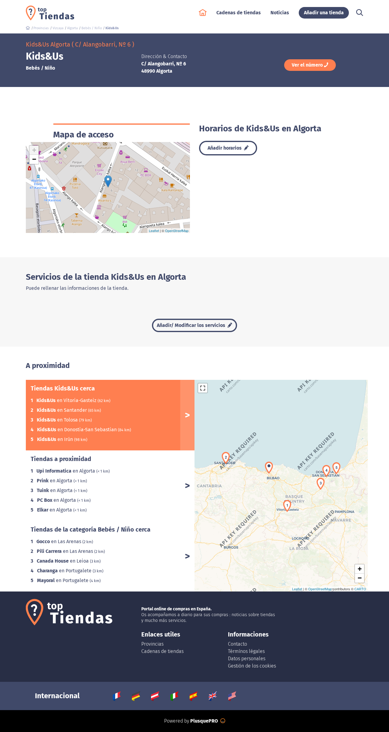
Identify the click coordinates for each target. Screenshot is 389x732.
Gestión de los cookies (252, 666)
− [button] (34, 159)
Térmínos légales (246, 651)
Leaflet (154, 230)
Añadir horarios (225, 148)
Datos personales (246, 658)
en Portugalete (65, 571)
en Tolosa (58, 420)
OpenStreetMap (176, 230)
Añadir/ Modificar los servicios (191, 325)
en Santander (62, 410)
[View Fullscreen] (202, 388)
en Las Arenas (59, 541)
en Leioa (63, 561)
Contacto (237, 644)
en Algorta (66, 471)
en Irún (55, 439)
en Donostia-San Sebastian (77, 429)
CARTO (360, 588)
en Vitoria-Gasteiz (67, 400)
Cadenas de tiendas (162, 651)
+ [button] (34, 150)
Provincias (152, 644)
